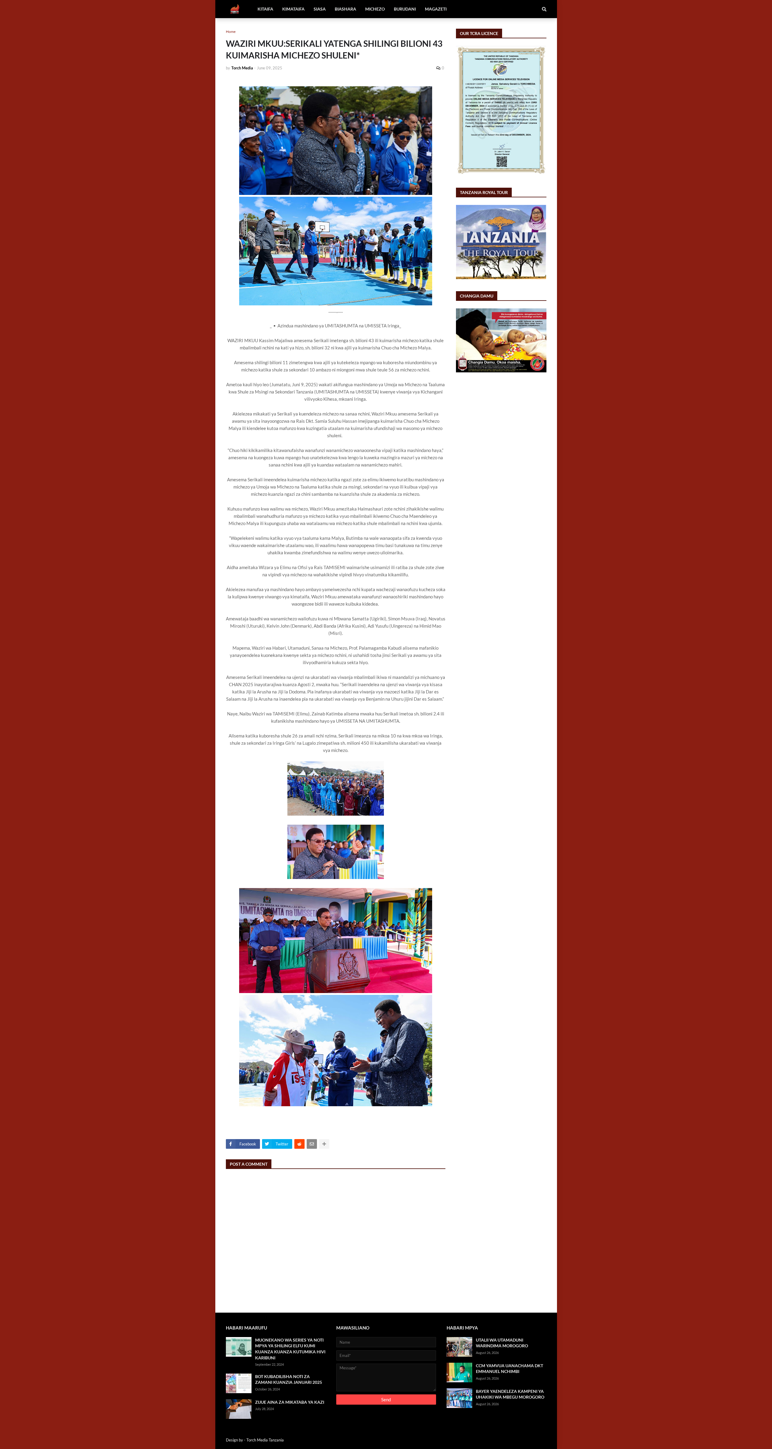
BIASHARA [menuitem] (345, 8)
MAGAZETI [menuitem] (436, 8)
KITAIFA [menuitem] (265, 8)
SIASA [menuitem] (320, 8)
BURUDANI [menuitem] (405, 8)
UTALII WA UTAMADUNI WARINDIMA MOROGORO (502, 1343)
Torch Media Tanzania (265, 1440)
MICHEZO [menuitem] (375, 8)
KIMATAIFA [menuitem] (293, 8)
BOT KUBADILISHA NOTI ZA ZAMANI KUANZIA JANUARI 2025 (288, 1379)
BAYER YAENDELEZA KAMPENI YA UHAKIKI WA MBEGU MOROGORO (510, 1394)
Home (231, 31)
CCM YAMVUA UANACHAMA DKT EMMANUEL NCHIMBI (509, 1368)
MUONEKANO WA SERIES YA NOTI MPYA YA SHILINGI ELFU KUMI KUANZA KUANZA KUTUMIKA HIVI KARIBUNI (290, 1348)
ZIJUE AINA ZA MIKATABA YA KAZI (289, 1402)
